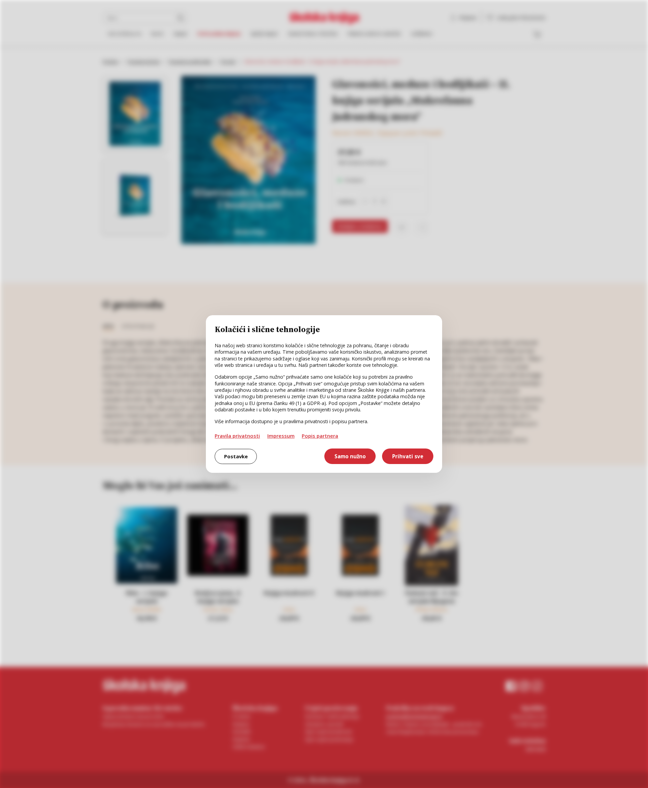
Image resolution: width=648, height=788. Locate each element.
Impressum (281, 435)
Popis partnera (320, 435)
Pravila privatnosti (237, 435)
